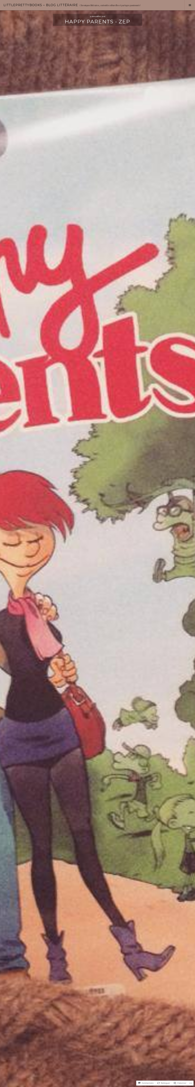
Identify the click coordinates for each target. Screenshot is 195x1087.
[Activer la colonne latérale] (190, 5)
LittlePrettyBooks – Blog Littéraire (40, 5)
